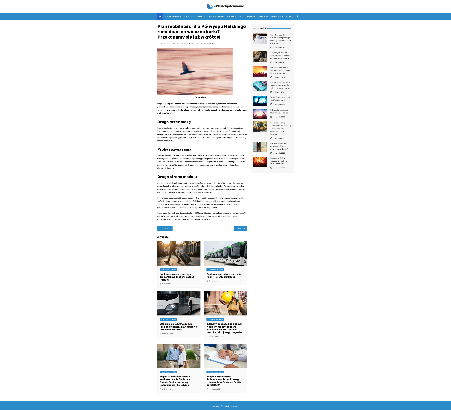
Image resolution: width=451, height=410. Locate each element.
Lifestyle (263, 16)
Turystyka (250, 16)
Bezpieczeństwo (172, 16)
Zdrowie (230, 16)
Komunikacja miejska (207, 43)
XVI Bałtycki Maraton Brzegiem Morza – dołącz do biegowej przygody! (280, 55)
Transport (188, 16)
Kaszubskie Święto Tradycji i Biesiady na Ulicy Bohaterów (278, 161)
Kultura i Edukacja (215, 16)
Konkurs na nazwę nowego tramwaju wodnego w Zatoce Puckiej (177, 277)
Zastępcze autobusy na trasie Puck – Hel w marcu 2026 (223, 275)
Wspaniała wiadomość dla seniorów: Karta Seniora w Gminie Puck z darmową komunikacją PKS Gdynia (175, 380)
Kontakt (289, 16)
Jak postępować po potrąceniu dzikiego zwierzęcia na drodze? (279, 146)
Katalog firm (276, 16)
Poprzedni (166, 228)
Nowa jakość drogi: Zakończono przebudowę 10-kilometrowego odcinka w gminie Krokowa (280, 128)
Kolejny (239, 228)
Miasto (200, 16)
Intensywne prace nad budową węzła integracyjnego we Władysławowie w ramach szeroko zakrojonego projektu (224, 328)
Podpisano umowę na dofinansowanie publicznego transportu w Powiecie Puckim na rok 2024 (224, 380)
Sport (241, 16)
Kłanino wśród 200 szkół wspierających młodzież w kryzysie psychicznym (280, 85)
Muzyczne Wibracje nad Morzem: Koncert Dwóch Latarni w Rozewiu (280, 70)
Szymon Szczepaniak (167, 43)
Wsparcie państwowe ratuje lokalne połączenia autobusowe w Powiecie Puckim (178, 327)
